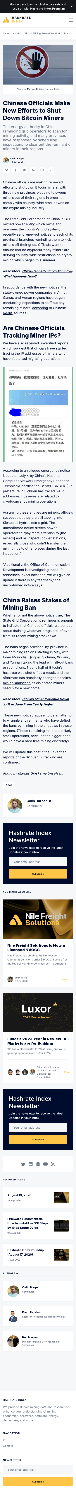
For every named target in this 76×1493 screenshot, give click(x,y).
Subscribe (38, 873)
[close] (72, 6)
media (8, 313)
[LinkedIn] (30, 1164)
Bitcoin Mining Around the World (43, 33)
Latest (6, 33)
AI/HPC (17, 33)
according (40, 308)
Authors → (10, 1273)
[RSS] (52, 1164)
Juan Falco (21, 977)
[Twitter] (50, 801)
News (9, 785)
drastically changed (41, 678)
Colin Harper (17, 158)
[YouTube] (45, 1164)
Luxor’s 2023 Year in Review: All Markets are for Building (38, 1041)
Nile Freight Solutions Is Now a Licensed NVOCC (36, 947)
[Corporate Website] (38, 1164)
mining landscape (17, 683)
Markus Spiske (35, 89)
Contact (8, 1445)
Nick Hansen (50, 1070)
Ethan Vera (43, 1067)
